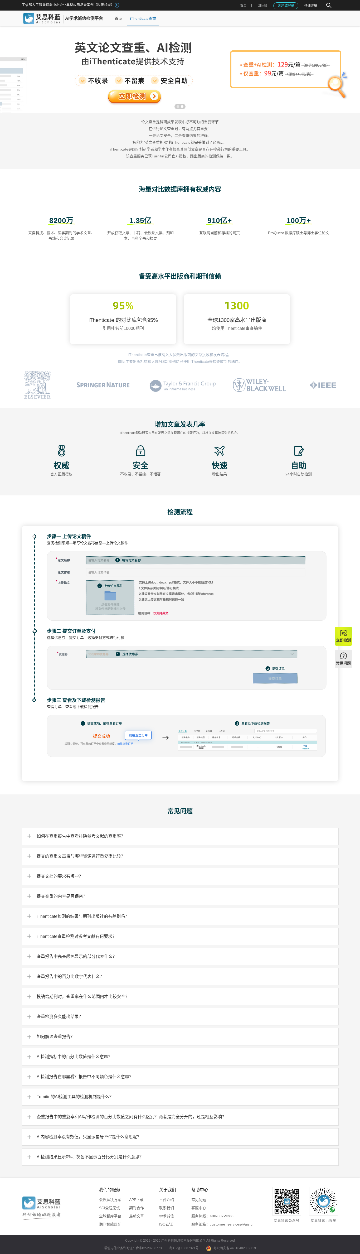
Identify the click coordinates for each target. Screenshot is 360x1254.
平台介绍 (166, 1200)
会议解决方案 (110, 1200)
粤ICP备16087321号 (184, 1248)
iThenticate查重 (143, 18)
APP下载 (136, 1200)
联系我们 (166, 1208)
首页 (243, 5)
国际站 (262, 5)
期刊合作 (136, 1208)
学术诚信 (166, 1216)
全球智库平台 (110, 1216)
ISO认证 (166, 1224)
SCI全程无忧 (109, 1208)
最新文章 (136, 1216)
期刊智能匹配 (110, 1224)
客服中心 (198, 1208)
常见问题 (198, 1200)
